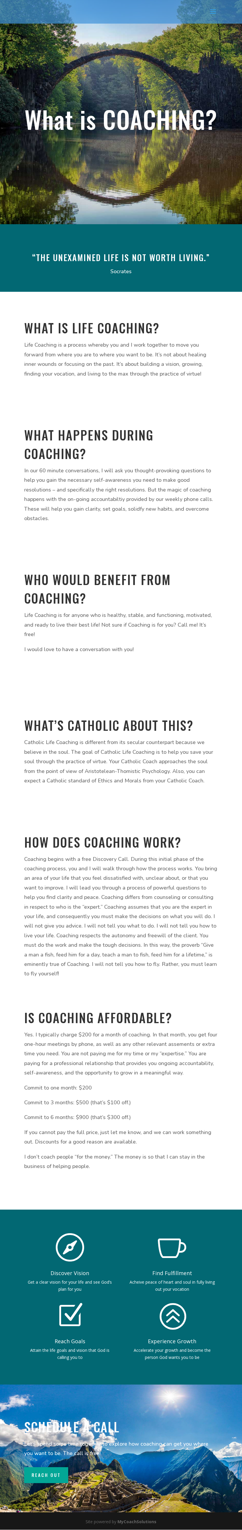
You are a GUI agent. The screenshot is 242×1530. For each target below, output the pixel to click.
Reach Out (46, 1475)
